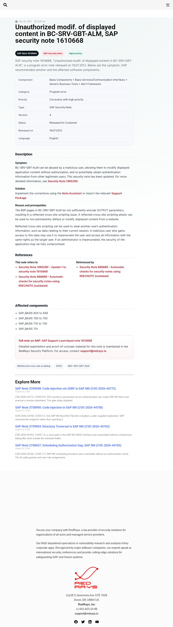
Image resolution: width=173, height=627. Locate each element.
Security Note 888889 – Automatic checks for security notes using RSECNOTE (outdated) (41, 281)
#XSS (59, 366)
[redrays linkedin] (90, 622)
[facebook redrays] (76, 622)
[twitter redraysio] (83, 622)
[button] (5, 5)
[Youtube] (97, 622)
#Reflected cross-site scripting (33, 366)
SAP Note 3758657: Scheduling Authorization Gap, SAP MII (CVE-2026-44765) (68, 445)
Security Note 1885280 (63, 181)
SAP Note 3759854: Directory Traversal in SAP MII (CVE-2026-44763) (62, 426)
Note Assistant (72, 193)
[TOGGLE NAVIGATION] (142, 5)
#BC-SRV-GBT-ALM (78, 366)
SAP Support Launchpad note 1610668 (67, 340)
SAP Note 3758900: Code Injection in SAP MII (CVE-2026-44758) (59, 407)
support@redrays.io (93, 351)
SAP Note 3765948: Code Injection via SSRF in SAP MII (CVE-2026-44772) (65, 388)
